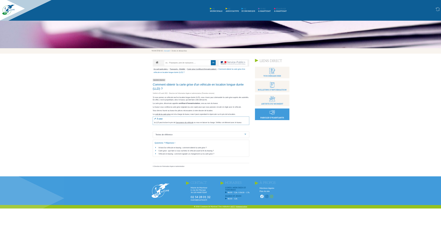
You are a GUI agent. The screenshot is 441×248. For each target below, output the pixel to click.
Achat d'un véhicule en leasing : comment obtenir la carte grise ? (182, 148)
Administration (241, 207)
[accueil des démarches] (157, 62)
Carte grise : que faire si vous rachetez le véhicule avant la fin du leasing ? (186, 151)
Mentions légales (267, 188)
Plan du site (265, 191)
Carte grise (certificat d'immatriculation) (202, 69)
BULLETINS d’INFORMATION (272, 90)
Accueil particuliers (161, 69)
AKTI (232, 207)
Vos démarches (272, 76)
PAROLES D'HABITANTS (272, 118)
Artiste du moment (272, 104)
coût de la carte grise (163, 114)
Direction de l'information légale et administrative (169, 166)
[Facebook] (262, 196)
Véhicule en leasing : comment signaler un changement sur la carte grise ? (186, 154)
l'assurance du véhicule (184, 122)
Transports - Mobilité (177, 69)
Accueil (167, 51)
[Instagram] (266, 196)
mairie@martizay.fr (199, 200)
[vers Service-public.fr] (233, 63)
